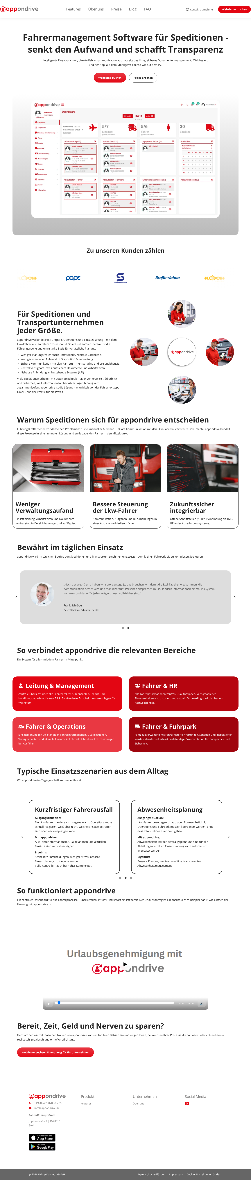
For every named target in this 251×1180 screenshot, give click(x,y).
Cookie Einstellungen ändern (204, 1174)
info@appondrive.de (47, 1108)
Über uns (138, 1103)
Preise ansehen (143, 77)
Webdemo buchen (109, 77)
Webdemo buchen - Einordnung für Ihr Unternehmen (55, 1052)
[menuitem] (77, 9)
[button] (16, 597)
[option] (125, 597)
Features (86, 1103)
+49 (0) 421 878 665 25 (48, 1103)
